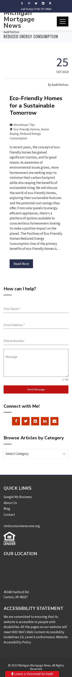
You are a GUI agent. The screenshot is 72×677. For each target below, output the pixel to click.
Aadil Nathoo (11, 32)
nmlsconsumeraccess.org (22, 526)
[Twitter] (26, 421)
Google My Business (18, 497)
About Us (10, 503)
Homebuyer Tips (24, 125)
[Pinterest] (35, 421)
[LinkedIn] (45, 421)
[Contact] (54, 421)
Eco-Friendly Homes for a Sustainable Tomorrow (36, 106)
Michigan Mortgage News (19, 19)
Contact (9, 514)
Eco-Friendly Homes (27, 129)
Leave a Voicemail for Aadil (33, 674)
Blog (7, 508)
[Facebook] (16, 421)
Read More (21, 264)
